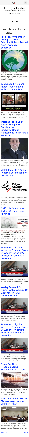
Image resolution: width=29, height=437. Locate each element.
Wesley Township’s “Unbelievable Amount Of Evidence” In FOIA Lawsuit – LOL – (14, 291)
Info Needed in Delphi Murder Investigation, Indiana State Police (12, 87)
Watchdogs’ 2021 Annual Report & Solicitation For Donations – (14, 173)
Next (26, 432)
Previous (4, 432)
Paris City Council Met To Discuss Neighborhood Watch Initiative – (14, 401)
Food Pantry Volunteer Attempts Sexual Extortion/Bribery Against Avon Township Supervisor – (14, 42)
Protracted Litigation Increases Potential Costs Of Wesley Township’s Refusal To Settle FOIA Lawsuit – (14, 253)
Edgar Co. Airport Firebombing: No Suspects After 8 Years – (14, 367)
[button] (25, 2)
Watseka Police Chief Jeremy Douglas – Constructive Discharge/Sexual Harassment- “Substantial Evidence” (14, 128)
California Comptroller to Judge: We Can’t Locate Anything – (14, 211)
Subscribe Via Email (14, 13)
